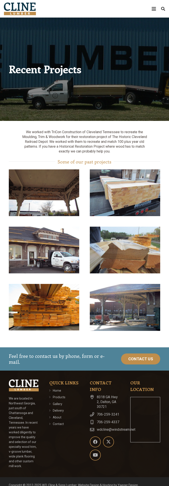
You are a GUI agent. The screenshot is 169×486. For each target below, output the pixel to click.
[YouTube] (95, 455)
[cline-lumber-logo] (20, 8)
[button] (154, 9)
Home (57, 390)
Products (59, 397)
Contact (58, 424)
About (57, 417)
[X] (108, 441)
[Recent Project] (44, 192)
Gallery (57, 404)
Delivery (58, 410)
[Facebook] (95, 441)
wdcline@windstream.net (116, 429)
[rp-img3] (44, 250)
